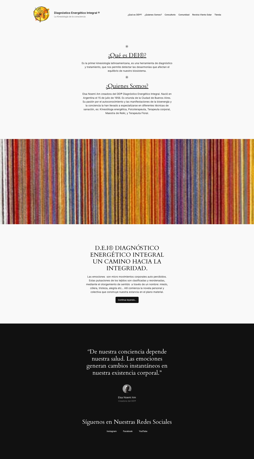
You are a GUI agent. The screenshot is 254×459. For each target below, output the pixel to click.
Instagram (112, 431)
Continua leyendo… (127, 300)
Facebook (128, 431)
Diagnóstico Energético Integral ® (77, 13)
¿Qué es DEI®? (127, 55)
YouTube (143, 431)
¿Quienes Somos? (127, 86)
